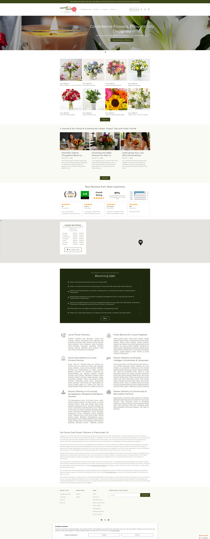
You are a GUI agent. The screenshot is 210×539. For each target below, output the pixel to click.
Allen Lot (76, 364)
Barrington (90, 338)
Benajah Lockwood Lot (76, 371)
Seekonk (77, 347)
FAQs (94, 494)
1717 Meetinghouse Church (76, 400)
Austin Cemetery (73, 368)
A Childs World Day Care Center (137, 364)
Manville (100, 342)
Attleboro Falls (80, 338)
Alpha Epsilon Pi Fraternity (122, 397)
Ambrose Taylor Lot (87, 364)
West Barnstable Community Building (126, 407)
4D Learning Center (120, 364)
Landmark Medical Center (136, 344)
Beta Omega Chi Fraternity (140, 397)
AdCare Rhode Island (121, 338)
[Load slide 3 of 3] (105, 52)
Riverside (100, 346)
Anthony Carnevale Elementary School (125, 384)
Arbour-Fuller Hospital (136, 338)
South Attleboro (94, 347)
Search (78, 494)
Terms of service (97, 514)
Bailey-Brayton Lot (85, 369)
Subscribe (145, 495)
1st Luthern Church (92, 400)
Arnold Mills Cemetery (96, 366)
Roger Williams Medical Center (123, 349)
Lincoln (95, 342)
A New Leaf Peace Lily (89, 114)
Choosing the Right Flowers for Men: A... (102, 154)
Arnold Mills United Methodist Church (85, 407)
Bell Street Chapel (91, 415)
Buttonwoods (99, 380)
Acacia (70, 364)
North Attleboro (73, 344)
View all (105, 119)
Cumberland (85, 340)
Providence (92, 346)
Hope (84, 342)
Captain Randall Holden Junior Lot (79, 386)
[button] (96, 9)
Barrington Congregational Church (85, 411)
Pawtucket (84, 346)
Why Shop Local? (98, 500)
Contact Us (96, 497)
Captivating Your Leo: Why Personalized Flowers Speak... (133, 154)
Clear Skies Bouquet (89, 85)
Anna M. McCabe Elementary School (137, 382)
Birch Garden (79, 375)
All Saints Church (90, 402)
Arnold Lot (84, 366)
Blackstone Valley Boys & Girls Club (124, 399)
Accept (104, 535)
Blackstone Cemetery (91, 375)
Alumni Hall (145, 380)
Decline (137, 535)
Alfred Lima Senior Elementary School (126, 379)
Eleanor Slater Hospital (128, 342)
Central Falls (99, 338)
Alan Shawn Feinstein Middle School (129, 375)
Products (62, 500)
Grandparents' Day (65, 494)
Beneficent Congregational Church (91, 417)
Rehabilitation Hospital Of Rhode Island (136, 347)
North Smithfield (73, 346)
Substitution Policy (98, 511)
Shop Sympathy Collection (105, 40)
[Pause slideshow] (113, 52)
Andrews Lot (99, 364)
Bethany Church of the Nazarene (83, 420)
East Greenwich (95, 340)
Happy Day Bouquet (134, 85)
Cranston (77, 340)
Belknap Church (79, 415)
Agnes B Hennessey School (127, 371)
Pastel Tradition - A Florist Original (71, 85)
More (105, 318)
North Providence (97, 344)
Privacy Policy (115, 530)
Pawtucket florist (111, 472)
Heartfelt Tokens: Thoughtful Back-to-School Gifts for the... (72, 154)
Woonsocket (90, 349)
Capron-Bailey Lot (97, 382)
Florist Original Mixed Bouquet (115, 114)
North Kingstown (85, 344)
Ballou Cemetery (97, 369)
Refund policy (97, 508)
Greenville (79, 342)
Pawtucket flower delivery (99, 465)
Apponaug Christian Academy (139, 386)
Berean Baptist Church (75, 418)
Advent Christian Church (76, 402)
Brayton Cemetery (80, 377)
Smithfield (84, 347)
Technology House (143, 405)
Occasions (63, 497)
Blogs (78, 497)
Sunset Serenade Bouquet (113, 85)
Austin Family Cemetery (88, 368)
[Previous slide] (96, 52)
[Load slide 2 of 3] (103, 52)
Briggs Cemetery (92, 377)
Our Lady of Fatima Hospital (129, 346)
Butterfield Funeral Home (84, 380)
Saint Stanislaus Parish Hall (127, 405)
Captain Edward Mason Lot (77, 384)
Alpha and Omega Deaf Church (92, 404)
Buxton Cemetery (73, 382)
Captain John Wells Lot (95, 384)
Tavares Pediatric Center (128, 351)
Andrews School (119, 382)
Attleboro (71, 338)
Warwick (74, 349)
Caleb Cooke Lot (85, 382)
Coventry (71, 340)
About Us (62, 502)
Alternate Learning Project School (129, 380)
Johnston (89, 342)
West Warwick (81, 349)
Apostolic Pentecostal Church (77, 406)
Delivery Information (99, 502)
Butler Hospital (124, 340)
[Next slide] (109, 52)
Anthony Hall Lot (73, 366)
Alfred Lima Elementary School (139, 377)
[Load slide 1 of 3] (100, 52)
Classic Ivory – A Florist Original (138, 114)
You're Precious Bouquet (67, 114)
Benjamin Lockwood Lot (94, 371)
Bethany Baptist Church (90, 418)
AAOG (101, 400)
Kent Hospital (123, 344)
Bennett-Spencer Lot (75, 373)
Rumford (71, 347)
